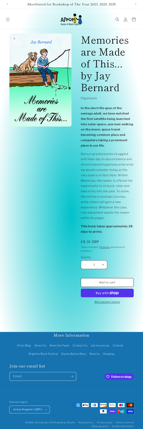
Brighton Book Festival (43, 353)
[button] (8, 19)
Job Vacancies (100, 345)
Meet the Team (59, 345)
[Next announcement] (136, 4)
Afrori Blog (24, 345)
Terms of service (125, 422)
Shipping (104, 247)
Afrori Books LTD (43, 422)
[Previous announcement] (7, 4)
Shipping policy (100, 426)
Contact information (123, 426)
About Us (40, 345)
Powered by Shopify (64, 422)
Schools (118, 345)
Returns (95, 353)
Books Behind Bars (73, 353)
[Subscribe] (72, 376)
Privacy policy (104, 422)
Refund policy (86, 422)
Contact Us (80, 345)
